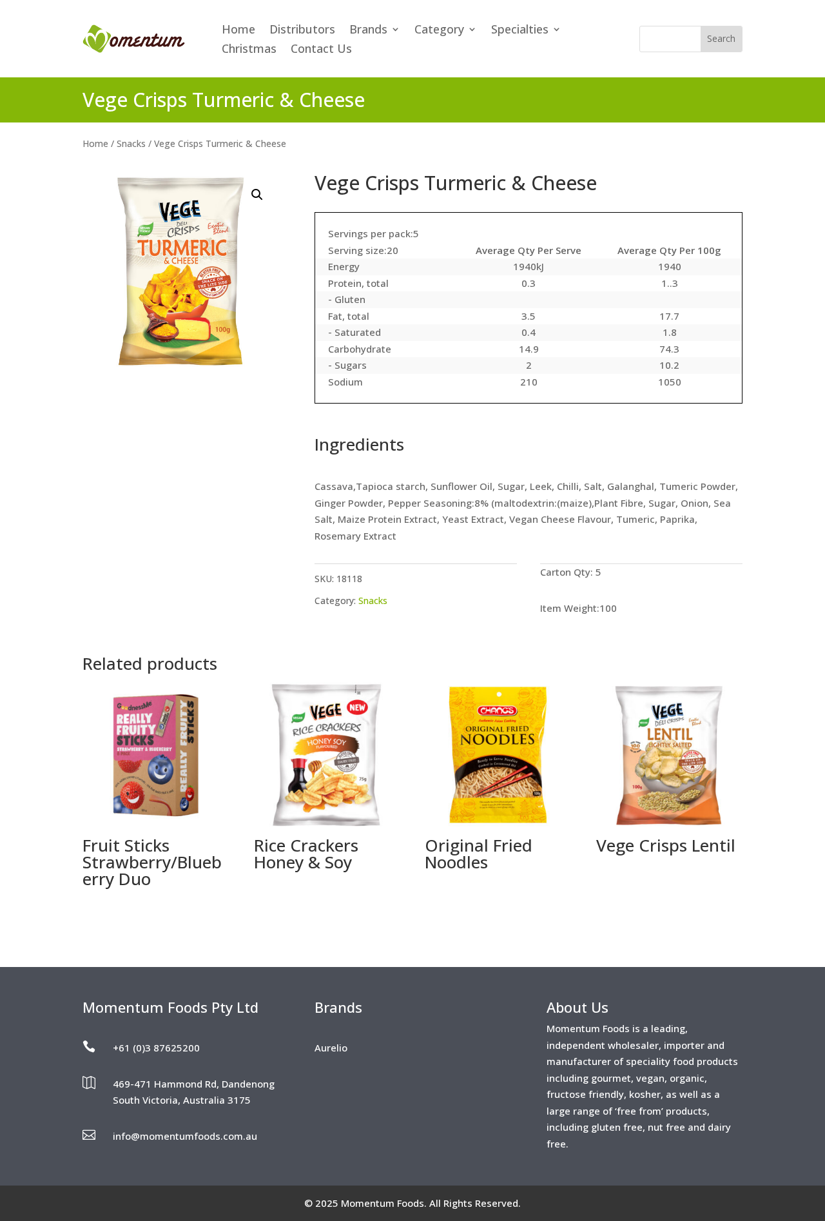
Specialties (519, 30)
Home (238, 30)
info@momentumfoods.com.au (185, 1135)
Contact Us (321, 50)
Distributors (302, 30)
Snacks (131, 143)
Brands (368, 30)
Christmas (249, 50)
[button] (257, 194)
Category (439, 30)
